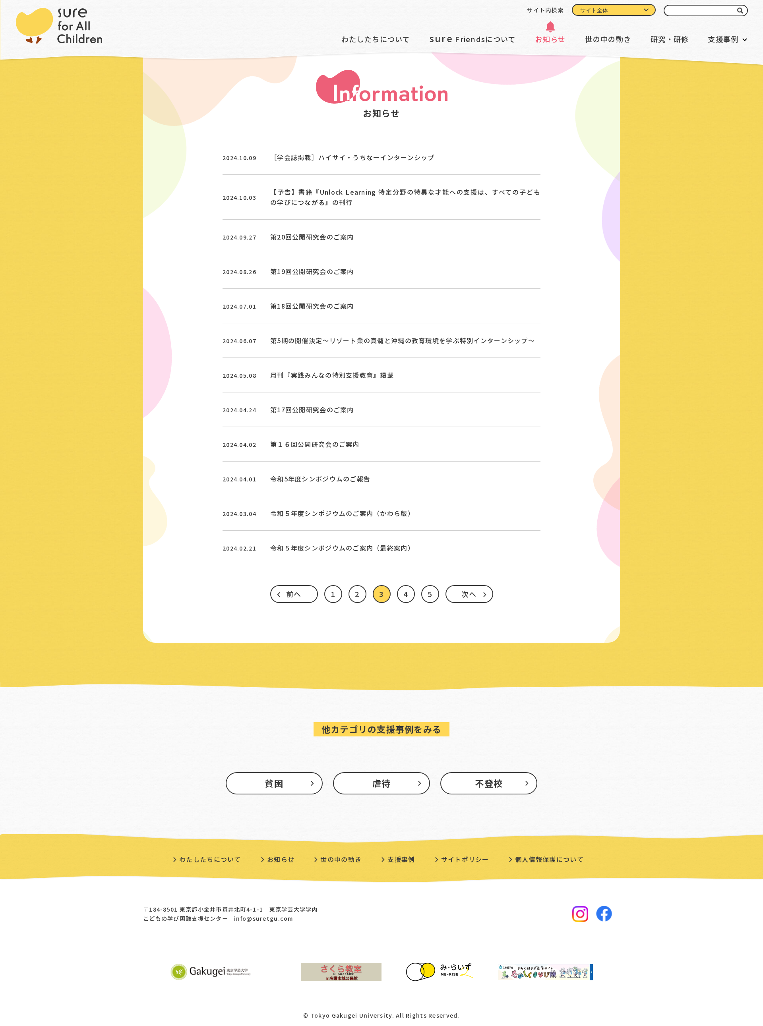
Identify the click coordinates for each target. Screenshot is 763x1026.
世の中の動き (608, 39)
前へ (294, 594)
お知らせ (550, 39)
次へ (469, 594)
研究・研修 (670, 39)
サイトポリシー (465, 859)
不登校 (489, 783)
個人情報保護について (549, 859)
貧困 (274, 783)
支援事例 (723, 39)
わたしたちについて (375, 39)
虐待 (381, 783)
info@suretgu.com (263, 918)
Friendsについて (473, 38)
